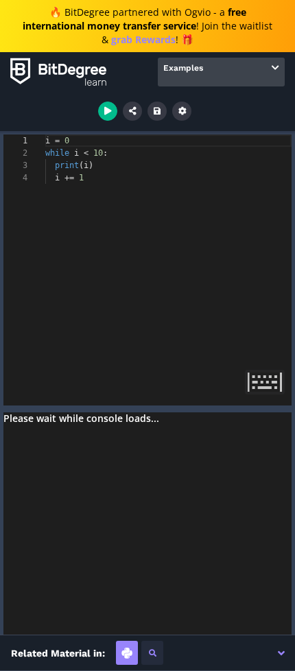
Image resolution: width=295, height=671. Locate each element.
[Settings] (181, 111)
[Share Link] (132, 111)
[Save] (157, 111)
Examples (183, 68)
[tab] (127, 653)
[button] (281, 653)
